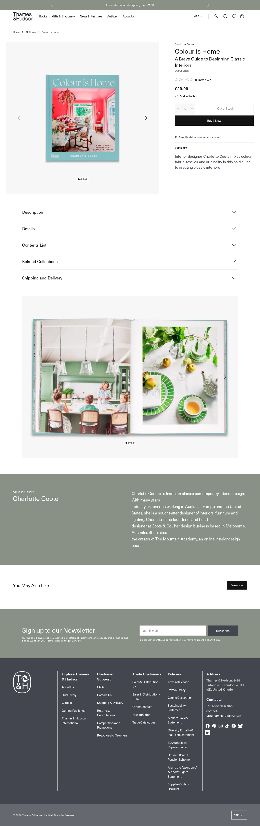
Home (16, 32)
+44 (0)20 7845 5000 (219, 706)
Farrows (69, 815)
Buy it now (214, 121)
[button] (52, 5)
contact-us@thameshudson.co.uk (223, 713)
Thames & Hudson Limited (37, 815)
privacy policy (173, 639)
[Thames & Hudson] (23, 16)
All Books (31, 32)
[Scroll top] (255, 821)
